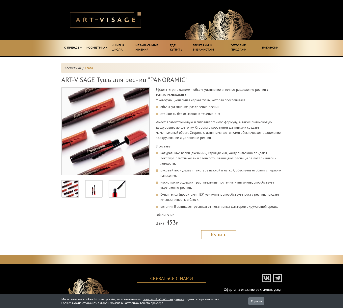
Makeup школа (118, 47)
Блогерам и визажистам (203, 47)
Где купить (176, 47)
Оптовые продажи (238, 47)
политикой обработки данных (163, 299)
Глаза (89, 68)
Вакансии (270, 47)
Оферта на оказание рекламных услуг (253, 289)
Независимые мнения (146, 47)
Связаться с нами (171, 278)
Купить (218, 234)
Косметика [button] (95, 47)
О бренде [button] (71, 47)
